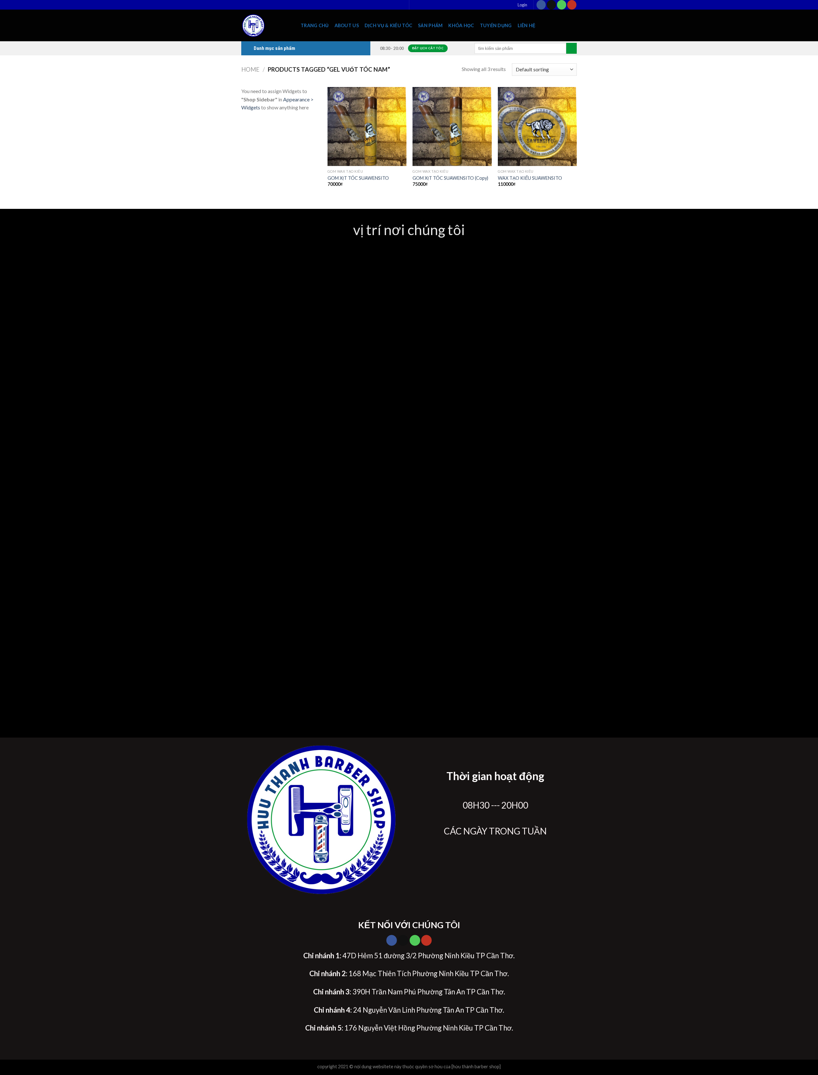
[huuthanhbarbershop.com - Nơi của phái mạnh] (266, 25)
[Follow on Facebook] (541, 5)
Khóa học (461, 25)
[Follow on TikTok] (551, 5)
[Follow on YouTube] (571, 5)
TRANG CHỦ (315, 25)
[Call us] (561, 5)
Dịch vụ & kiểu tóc (388, 25)
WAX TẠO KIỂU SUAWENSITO (530, 178)
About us (347, 25)
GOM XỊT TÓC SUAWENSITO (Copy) (450, 178)
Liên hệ (527, 25)
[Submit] (571, 48)
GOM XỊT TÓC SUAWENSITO (358, 178)
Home (250, 69)
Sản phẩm (430, 25)
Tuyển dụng (496, 25)
